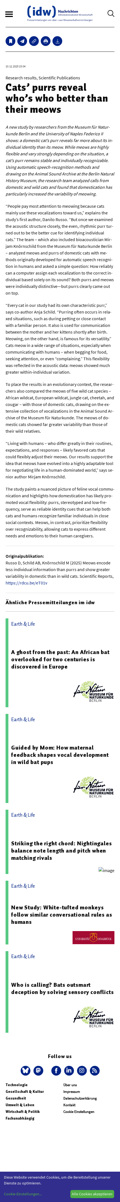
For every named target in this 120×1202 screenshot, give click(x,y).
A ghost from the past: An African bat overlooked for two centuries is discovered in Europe (60, 659)
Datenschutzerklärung (80, 1098)
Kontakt (69, 1105)
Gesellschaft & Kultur (25, 1091)
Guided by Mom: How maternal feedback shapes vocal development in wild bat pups (60, 754)
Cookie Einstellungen (78, 1111)
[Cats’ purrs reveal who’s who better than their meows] (22, 41)
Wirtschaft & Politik (23, 1111)
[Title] (34, 41)
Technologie (17, 1085)
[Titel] (10, 41)
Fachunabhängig (20, 1118)
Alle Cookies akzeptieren (92, 1193)
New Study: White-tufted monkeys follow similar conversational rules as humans (61, 914)
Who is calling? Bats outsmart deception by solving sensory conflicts (62, 988)
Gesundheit (16, 1098)
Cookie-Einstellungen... (23, 1193)
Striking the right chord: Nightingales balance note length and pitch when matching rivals (61, 850)
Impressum (71, 1091)
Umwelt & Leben (20, 1105)
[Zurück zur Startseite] (60, 13)
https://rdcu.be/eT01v (26, 583)
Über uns (70, 1085)
